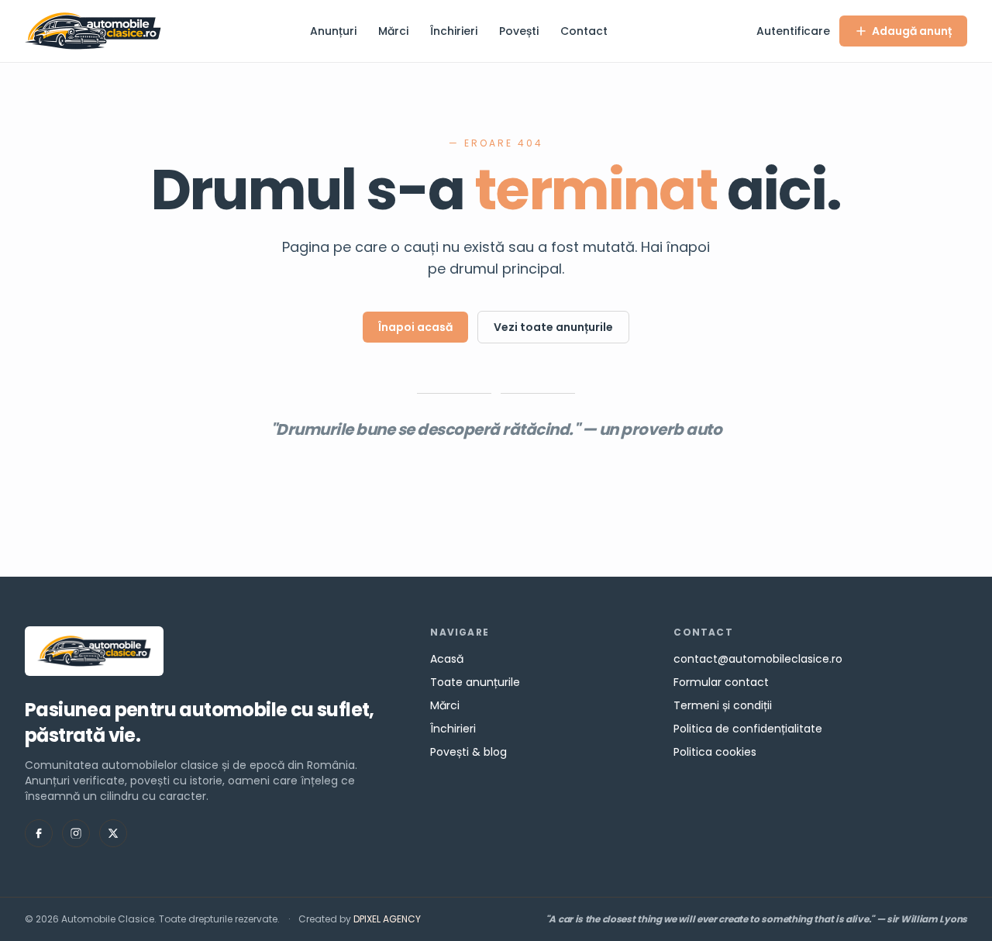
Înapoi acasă (415, 327)
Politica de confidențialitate (747, 728)
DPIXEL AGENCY (387, 918)
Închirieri (453, 31)
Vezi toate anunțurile (553, 327)
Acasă (446, 659)
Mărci (393, 31)
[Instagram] (76, 833)
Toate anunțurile (475, 682)
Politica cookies (714, 752)
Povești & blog (468, 752)
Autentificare (793, 31)
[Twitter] (113, 833)
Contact (584, 31)
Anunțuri (333, 31)
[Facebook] (39, 833)
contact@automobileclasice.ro (757, 659)
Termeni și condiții (722, 705)
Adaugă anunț (912, 31)
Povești (519, 31)
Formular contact (721, 682)
